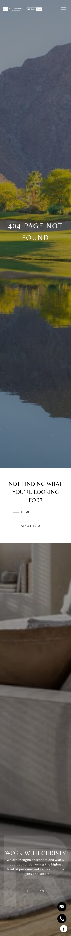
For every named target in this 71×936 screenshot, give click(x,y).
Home (25, 512)
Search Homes (32, 526)
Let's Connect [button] (38, 890)
